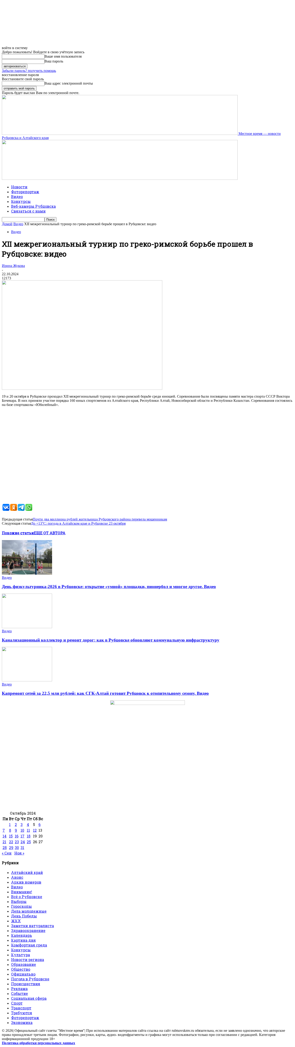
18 (28, 836)
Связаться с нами (28, 211)
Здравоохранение (28, 930)
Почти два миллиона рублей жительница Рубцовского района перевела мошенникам (100, 519)
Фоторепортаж (25, 191)
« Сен (7, 853)
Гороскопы (21, 906)
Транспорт (21, 1008)
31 (22, 847)
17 (22, 836)
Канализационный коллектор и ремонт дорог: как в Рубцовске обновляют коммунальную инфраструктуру (110, 640)
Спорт (17, 1003)
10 (22, 830)
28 (5, 847)
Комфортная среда (29, 945)
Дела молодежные (29, 911)
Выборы (19, 901)
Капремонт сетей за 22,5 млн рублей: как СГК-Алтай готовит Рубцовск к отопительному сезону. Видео (105, 693)
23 (17, 841)
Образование (23, 964)
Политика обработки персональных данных (38, 1043)
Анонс (17, 877)
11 (28, 830)
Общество (20, 969)
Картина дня (23, 940)
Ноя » (19, 853)
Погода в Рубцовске (30, 978)
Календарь (21, 935)
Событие (19, 993)
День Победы (24, 916)
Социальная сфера (29, 998)
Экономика (21, 1022)
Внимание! (21, 891)
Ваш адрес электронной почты (68, 83)
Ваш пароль (53, 61)
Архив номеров (26, 882)
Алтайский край (27, 872)
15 (11, 836)
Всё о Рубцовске (26, 896)
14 (4, 836)
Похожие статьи (18, 532)
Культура (20, 954)
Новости (19, 186)
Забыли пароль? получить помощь (29, 71)
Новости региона (27, 959)
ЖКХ (16, 920)
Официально (23, 974)
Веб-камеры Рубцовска (33, 206)
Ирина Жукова (13, 266)
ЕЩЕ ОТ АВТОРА (49, 532)
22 (11, 841)
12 (35, 830)
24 (23, 841)
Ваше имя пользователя (63, 56)
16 (16, 836)
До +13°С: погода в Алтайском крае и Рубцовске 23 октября (78, 523)
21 (4, 841)
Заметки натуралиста (32, 925)
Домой (7, 224)
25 (29, 841)
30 (17, 847)
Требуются (21, 1012)
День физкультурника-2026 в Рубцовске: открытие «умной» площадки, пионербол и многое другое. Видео (109, 586)
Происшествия (25, 983)
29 (11, 847)
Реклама (19, 988)
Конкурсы (21, 201)
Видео (17, 196)
